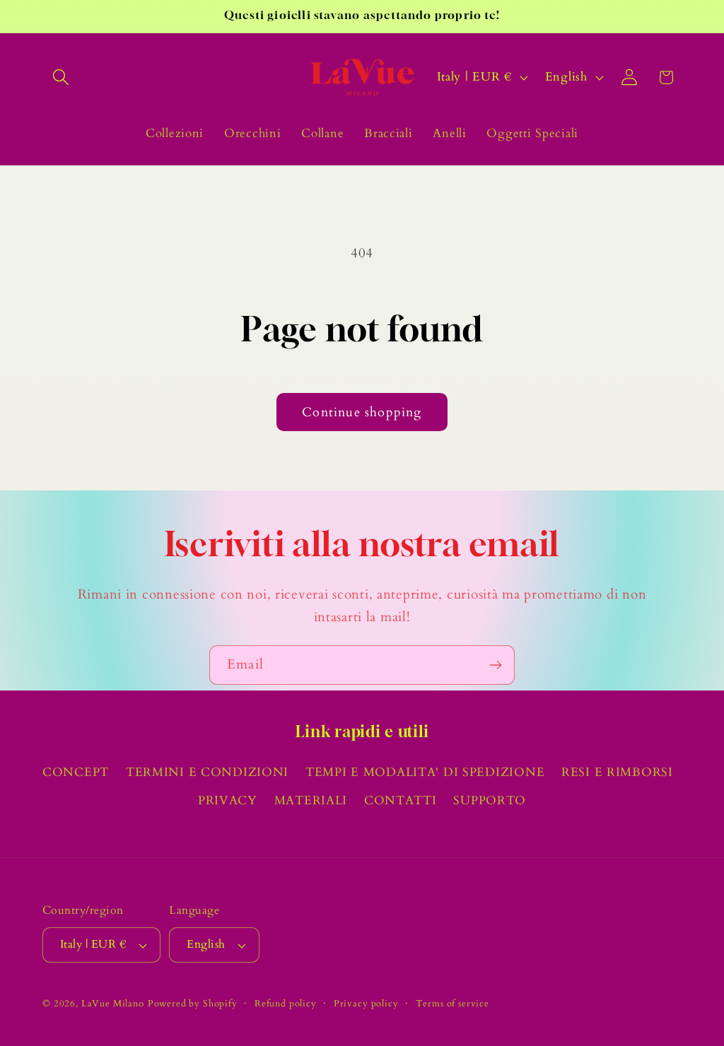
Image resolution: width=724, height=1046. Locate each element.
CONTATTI (400, 800)
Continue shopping (361, 412)
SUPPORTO (489, 800)
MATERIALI (310, 800)
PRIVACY (227, 800)
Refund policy (286, 1003)
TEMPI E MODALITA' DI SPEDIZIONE (424, 772)
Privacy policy (366, 1003)
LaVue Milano (112, 1003)
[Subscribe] (495, 665)
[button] (61, 77)
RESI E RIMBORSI (617, 772)
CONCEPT (75, 772)
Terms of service (452, 1003)
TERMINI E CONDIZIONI (207, 772)
